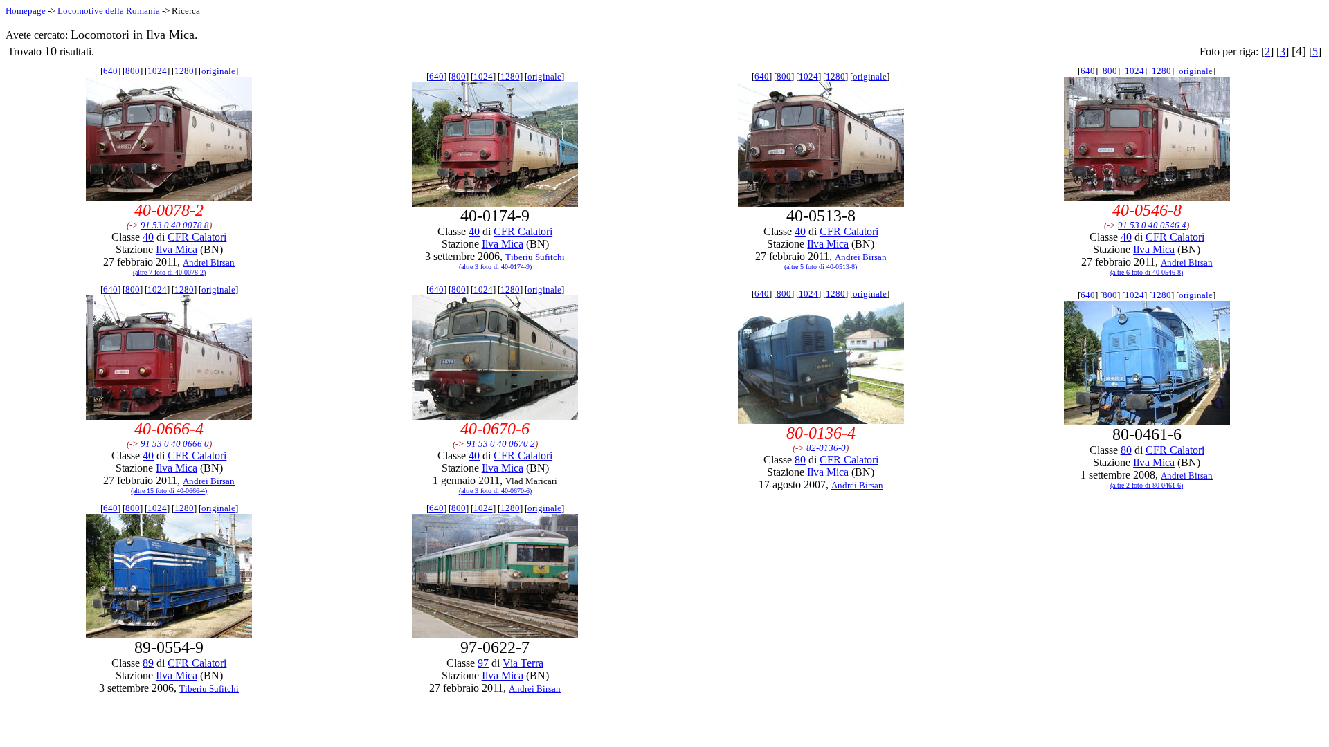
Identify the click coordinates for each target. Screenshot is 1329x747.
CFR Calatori (197, 237)
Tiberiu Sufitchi (535, 257)
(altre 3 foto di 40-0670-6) (495, 491)
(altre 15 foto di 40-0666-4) (169, 491)
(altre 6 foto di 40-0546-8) (1146, 272)
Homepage (26, 11)
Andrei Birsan (209, 262)
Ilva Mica (176, 249)
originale (218, 71)
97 (483, 663)
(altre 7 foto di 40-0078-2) (169, 272)
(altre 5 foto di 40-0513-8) (820, 266)
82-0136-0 (826, 448)
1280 (184, 71)
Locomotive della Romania (108, 11)
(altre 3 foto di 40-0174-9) (495, 266)
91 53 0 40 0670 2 (501, 444)
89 (148, 663)
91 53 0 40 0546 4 (1152, 225)
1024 (157, 71)
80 (800, 459)
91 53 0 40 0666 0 (175, 444)
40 (148, 237)
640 (110, 71)
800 (132, 71)
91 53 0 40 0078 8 (175, 225)
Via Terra (523, 663)
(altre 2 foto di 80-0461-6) (1146, 485)
